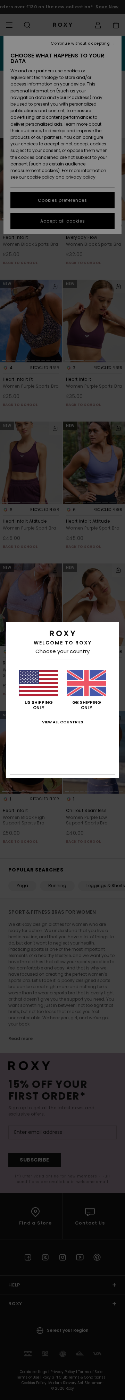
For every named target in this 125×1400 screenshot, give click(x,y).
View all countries (62, 722)
